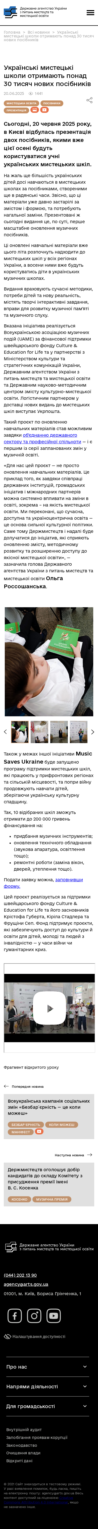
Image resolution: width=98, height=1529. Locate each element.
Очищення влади (23, 1453)
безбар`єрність (26, 1124)
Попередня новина (27, 1086)
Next (92, 732)
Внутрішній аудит (24, 1430)
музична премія (52, 1199)
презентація (16, 110)
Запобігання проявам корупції (36, 1437)
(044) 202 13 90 (20, 1275)
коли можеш (61, 1124)
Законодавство (21, 1445)
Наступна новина (70, 1155)
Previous (5, 732)
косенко (19, 1199)
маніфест (21, 1132)
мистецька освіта (21, 103)
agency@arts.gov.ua (26, 1284)
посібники (52, 103)
